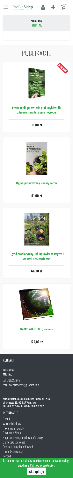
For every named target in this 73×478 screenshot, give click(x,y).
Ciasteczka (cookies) (14, 442)
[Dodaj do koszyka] (36, 95)
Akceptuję (36, 471)
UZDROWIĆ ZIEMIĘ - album (36, 329)
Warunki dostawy (12, 423)
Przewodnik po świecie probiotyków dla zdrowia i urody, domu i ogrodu (36, 110)
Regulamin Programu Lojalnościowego (23, 437)
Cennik (6, 419)
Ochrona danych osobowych (18, 446)
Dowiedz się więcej (13, 451)
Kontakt (7, 456)
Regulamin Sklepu (12, 433)
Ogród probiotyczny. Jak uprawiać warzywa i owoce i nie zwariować (37, 256)
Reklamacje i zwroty (13, 428)
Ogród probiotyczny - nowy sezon (36, 183)
